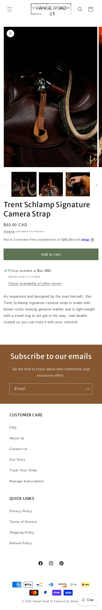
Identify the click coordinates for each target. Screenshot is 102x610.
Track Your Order (23, 470)
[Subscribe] (87, 388)
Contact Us (18, 449)
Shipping (9, 231)
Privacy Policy (20, 511)
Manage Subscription (26, 481)
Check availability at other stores (35, 283)
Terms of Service (23, 522)
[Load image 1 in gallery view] (24, 184)
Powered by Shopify (67, 601)
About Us (16, 438)
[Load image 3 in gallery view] (77, 184)
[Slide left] (5, 185)
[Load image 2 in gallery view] (51, 184)
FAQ (13, 427)
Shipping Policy (21, 532)
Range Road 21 (43, 601)
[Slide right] (97, 185)
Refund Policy (20, 543)
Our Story (17, 459)
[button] (9, 9)
